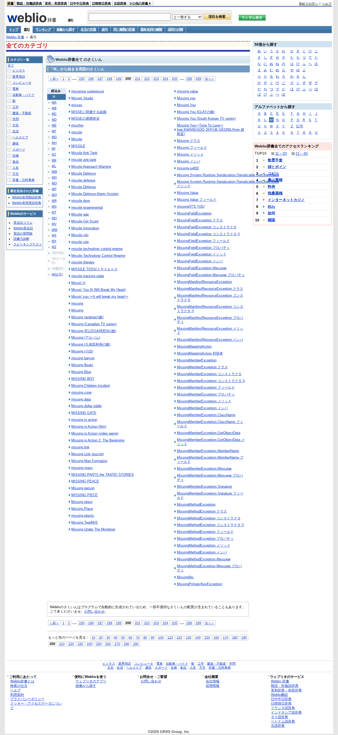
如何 (271, 213)
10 (93, 637)
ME (54, 125)
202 (147, 78)
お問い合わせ (94, 611)
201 (137, 78)
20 (101, 637)
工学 (15, 107)
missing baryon (83, 358)
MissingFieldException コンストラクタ (207, 227)
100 (161, 637)
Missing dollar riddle (86, 406)
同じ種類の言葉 (124, 29)
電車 (15, 89)
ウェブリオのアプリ (91, 681)
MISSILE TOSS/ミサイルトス (94, 269)
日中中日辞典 (79, 3)
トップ (13, 29)
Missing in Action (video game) (94, 433)
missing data (81, 399)
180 (235, 637)
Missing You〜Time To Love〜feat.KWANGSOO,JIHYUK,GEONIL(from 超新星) (210, 129)
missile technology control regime (97, 249)
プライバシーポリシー (27, 699)
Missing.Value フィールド (197, 200)
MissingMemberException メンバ (202, 408)
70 (138, 637)
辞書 (10, 3)
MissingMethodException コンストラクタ (209, 518)
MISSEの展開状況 (85, 118)
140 (198, 637)
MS (54, 206)
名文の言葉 (88, 29)
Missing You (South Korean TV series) (206, 118)
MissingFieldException (194, 213)
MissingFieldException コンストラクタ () (208, 234)
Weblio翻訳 (279, 695)
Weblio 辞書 (15, 37)
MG (54, 137)
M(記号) (57, 274)
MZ (54, 247)
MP (54, 189)
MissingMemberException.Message (204, 469)
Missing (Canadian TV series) (93, 324)
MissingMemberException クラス (202, 367)
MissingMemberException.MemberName (208, 451)
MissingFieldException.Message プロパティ (211, 275)
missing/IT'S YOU (190, 206)
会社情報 (212, 681)
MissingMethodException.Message (204, 559)
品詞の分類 (175, 29)
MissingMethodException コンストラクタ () (210, 525)
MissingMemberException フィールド (206, 387)
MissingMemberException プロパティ (206, 394)
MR (54, 201)
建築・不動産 (21, 113)
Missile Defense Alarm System (95, 194)
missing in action (84, 420)
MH (54, 143)
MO (54, 183)
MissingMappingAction (194, 346)
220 (71, 643)
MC (54, 114)
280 (126, 643)
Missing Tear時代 (84, 522)
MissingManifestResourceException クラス (210, 289)
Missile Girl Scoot (84, 221)
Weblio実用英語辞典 (26, 203)
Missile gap (80, 214)
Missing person (83, 488)
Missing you (186, 98)
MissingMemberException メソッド (204, 401)
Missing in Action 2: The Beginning (97, 440)
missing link (80, 447)
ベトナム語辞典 (283, 721)
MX (54, 235)
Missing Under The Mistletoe (93, 529)
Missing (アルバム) (85, 337)
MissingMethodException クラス (202, 511)
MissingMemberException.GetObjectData (208, 433)
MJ (54, 154)
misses (76, 105)
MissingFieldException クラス (200, 220)
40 (116, 637)
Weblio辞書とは (22, 681)
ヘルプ (326, 4)
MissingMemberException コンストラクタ (209, 374)
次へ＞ (209, 78)
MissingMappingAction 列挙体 (200, 353)
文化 (15, 125)
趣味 (15, 143)
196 (91, 78)
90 (152, 637)
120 (179, 637)
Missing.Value (187, 193)
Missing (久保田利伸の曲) (90, 344)
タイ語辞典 (279, 717)
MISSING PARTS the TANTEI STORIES (102, 475)
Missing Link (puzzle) (87, 454)
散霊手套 (275, 160)
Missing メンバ (188, 161)
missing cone (81, 392)
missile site (80, 242)
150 (207, 637)
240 (89, 643)
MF (54, 131)
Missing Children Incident (90, 386)
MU (54, 218)
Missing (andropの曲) (87, 317)
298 (189, 78)
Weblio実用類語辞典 (26, 197)
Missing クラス (188, 141)
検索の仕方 (18, 686)
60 (130, 637)
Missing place (81, 502)
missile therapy (83, 262)
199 (118, 78)
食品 (15, 162)
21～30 (301, 153)
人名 (15, 168)
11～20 (281, 153)
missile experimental (87, 208)
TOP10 (260, 153)
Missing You (186, 105)
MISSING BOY (83, 379)
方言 (15, 174)
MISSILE (78, 146)
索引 (27, 29)
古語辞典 (120, 3)
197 (100, 78)
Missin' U (78, 283)
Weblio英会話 (23, 228)
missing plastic (82, 516)
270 (117, 643)
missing (77, 303)
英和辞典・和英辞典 (286, 690)
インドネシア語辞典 (286, 712)
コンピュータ (21, 83)
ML (54, 166)
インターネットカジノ (286, 200)
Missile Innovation (85, 228)
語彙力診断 (21, 239)
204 (165, 78)
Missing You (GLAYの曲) (196, 112)
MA (54, 102)
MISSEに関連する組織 (88, 112)
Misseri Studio (82, 98)
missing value (187, 91)
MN (54, 177)
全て (11, 65)
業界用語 (18, 76)
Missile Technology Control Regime (98, 256)
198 (109, 78)
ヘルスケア (20, 137)
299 (198, 78)
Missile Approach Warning (91, 167)
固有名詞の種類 (151, 29)
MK (54, 160)
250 (99, 643)
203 (156, 78)
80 (145, 637)
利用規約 (17, 695)
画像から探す (66, 29)
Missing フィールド (192, 148)
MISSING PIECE (84, 495)
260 (108, 643)
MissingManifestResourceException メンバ (210, 340)
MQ (54, 195)
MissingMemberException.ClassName (206, 415)
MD (54, 120)
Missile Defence (83, 173)
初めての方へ (308, 4)
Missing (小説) (82, 351)
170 (225, 637)
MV (54, 224)
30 (108, 637)
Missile (76, 139)
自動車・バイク (23, 95)
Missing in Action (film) (88, 427)
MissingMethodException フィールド (205, 532)
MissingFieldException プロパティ (203, 248)
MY (54, 241)
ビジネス (18, 70)
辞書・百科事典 (23, 180)
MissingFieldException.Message (202, 268)
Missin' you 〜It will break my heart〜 (99, 297)
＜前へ (54, 78)
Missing (77, 310)
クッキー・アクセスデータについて (36, 705)
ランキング (43, 29)
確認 (271, 220)
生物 (15, 155)
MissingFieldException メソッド (201, 254)
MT (54, 212)
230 (80, 643)
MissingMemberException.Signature (204, 487)
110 (170, 637)
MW (54, 230)
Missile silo (79, 235)
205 (174, 78)
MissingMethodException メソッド (203, 545)
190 (244, 637)
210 (62, 643)
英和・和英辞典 (56, 3)
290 (136, 643)
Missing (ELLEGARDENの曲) (93, 331)
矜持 (271, 186)
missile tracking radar (87, 276)
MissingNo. (185, 577)
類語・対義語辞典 (29, 3)
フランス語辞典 (283, 708)
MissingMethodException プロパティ (205, 539)
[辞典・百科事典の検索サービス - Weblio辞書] (32, 20)
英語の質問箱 (22, 233)
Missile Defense (83, 187)
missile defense (83, 180)
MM (54, 172)
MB (54, 108)
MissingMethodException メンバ (202, 552)
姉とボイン (277, 167)
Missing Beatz (82, 365)
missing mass (82, 468)
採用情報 (212, 686)
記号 (299, 126)
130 (188, 637)
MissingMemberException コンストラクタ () (211, 381)
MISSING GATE (83, 413)
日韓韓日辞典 (101, 3)
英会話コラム (22, 223)
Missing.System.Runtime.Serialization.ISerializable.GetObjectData (228, 175)
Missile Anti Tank (84, 153)
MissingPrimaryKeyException (199, 584)
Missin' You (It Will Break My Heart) (98, 290)
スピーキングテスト (27, 244)
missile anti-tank (83, 160)
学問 (15, 119)
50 (123, 637)
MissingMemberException (197, 360)
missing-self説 (188, 168)
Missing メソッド (190, 154)
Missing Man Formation (89, 461)
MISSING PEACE (85, 481)
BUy (271, 206)
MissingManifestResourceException (204, 282)
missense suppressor (87, 91)
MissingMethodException (196, 504)
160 (216, 637)
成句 (104, 29)
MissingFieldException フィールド (203, 241)
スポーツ (18, 149)
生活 (15, 131)
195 (81, 78)
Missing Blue (81, 372)
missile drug (80, 201)
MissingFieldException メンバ (200, 261)
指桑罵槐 (275, 193)
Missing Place (82, 509)
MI (53, 149)
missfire (77, 125)
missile (76, 132)
